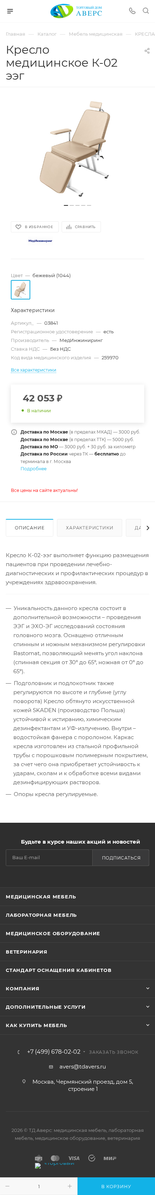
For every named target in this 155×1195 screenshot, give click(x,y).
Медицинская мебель (41, 896)
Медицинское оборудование (53, 933)
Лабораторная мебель (41, 915)
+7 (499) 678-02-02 (53, 1052)
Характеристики (89, 527)
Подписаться (121, 858)
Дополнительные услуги (46, 1007)
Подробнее (33, 468)
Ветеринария (27, 952)
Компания (22, 988)
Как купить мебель (36, 1025)
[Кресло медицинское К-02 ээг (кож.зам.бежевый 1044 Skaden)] (77, 149)
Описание (29, 527)
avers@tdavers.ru (82, 1066)
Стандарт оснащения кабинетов (58, 970)
